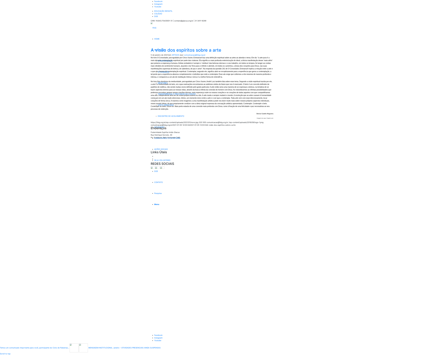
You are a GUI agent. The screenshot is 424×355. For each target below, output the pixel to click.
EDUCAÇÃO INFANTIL (163, 11)
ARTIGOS (175, 55)
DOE (156, 16)
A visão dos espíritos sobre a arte (186, 50)
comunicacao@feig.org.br (194, 55)
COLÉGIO (158, 14)
